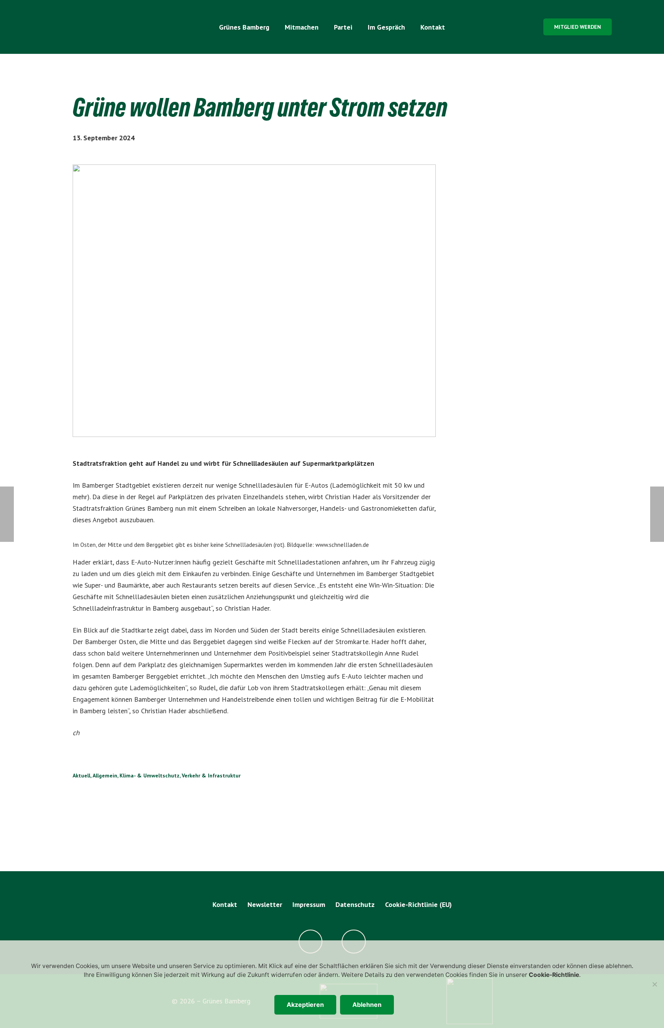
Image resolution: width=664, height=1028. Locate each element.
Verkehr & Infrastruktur (211, 775)
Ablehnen (367, 1004)
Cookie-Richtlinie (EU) (418, 904)
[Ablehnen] (654, 984)
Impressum (308, 904)
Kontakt (224, 904)
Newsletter (264, 904)
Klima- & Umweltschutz (149, 775)
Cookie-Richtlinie (554, 974)
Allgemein (105, 775)
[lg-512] (98, 27)
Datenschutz (355, 904)
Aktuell (81, 775)
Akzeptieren (305, 1004)
